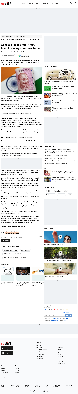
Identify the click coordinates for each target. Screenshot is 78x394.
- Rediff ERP (39, 359)
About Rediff (2, 386)
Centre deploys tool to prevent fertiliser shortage (61, 161)
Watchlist (3, 375)
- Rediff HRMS (40, 354)
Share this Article (9, 55)
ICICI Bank (7, 254)
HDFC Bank (17, 254)
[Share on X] (34, 391)
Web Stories (48, 229)
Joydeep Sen (25, 250)
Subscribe (5, 240)
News (30, 3)
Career (17, 372)
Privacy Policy (18, 386)
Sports (59, 352)
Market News (4, 372)
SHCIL (48, 191)
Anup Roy (5, 52)
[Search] (70, 3)
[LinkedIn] (47, 391)
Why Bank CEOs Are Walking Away (56, 155)
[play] (60, 237)
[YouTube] (44, 391)
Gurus (49, 3)
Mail (27, 3)
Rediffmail (39, 345)
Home (23, 3)
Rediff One (39, 347)
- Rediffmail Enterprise (42, 349)
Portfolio (3, 377)
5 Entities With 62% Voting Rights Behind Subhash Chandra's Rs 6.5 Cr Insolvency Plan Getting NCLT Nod (59, 151)
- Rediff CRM (39, 356)
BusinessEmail (44, 3)
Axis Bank (61, 195)
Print (40, 236)
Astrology (60, 361)
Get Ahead (60, 356)
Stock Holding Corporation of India (15, 258)
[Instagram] (40, 391)
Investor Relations (37, 386)
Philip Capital (50, 195)
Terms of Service (27, 386)
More (55, 3)
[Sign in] (75, 3)
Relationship (18, 375)
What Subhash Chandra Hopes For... (56, 163)
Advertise (11, 385)
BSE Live (3, 368)
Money (36, 3)
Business (8, 39)
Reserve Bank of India (10, 250)
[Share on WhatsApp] (30, 391)
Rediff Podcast (61, 363)
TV (52, 3)
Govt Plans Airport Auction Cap (55, 158)
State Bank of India (60, 191)
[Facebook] (37, 391)
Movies (60, 349)
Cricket (59, 354)
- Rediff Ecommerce (41, 352)
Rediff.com (60, 385)
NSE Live (3, 370)
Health (17, 368)
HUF (70, 195)
